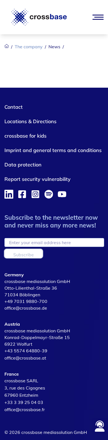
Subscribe (23, 254)
